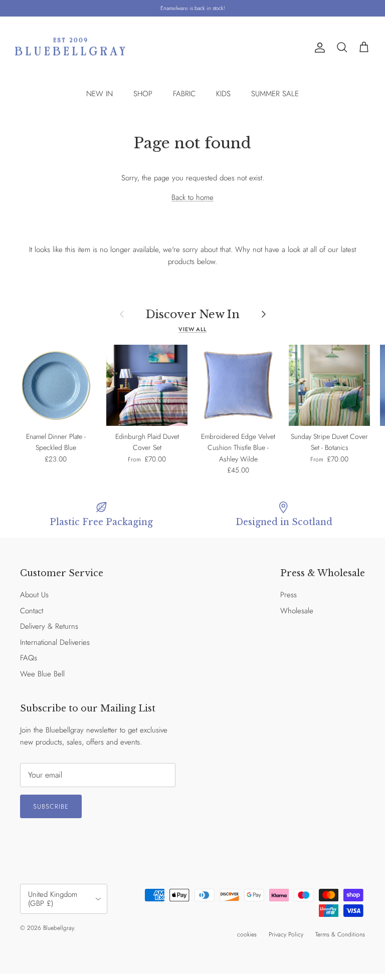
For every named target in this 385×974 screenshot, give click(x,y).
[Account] (318, 48)
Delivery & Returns (49, 626)
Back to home (192, 197)
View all (192, 329)
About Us (34, 594)
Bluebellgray (58, 927)
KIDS (223, 93)
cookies (247, 934)
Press (288, 594)
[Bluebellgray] (70, 48)
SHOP (142, 93)
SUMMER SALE (275, 93)
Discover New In (193, 314)
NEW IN (99, 93)
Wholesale (296, 610)
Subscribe (51, 806)
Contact (31, 610)
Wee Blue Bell (42, 673)
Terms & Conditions (340, 934)
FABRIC (184, 93)
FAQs (28, 657)
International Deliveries (55, 642)
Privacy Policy (286, 934)
